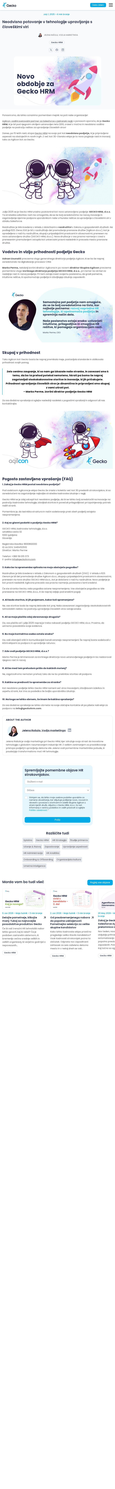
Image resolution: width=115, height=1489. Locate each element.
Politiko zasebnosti (38, 810)
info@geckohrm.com (23, 559)
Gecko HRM (57, 42)
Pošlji (57, 820)
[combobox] (57, 790)
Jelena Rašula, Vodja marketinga (44, 730)
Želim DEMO (98, 5)
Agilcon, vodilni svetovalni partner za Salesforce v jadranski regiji (37, 121)
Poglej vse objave (100, 882)
